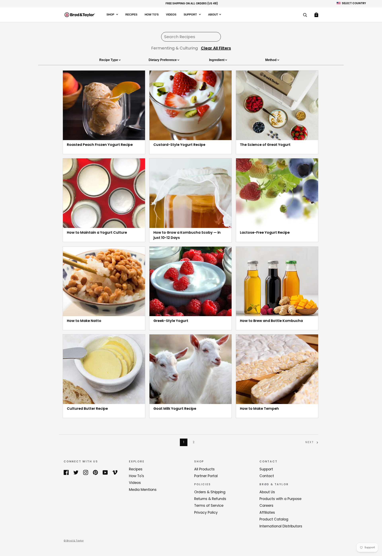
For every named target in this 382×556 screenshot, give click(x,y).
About (213, 14)
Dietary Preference (163, 60)
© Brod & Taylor (74, 540)
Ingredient (217, 60)
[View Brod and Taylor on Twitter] (75, 472)
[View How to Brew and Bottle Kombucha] (277, 281)
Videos (171, 14)
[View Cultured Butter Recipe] (104, 369)
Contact (266, 476)
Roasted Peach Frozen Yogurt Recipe (100, 144)
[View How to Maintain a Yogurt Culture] (104, 193)
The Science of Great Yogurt (265, 144)
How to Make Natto (84, 320)
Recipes (131, 14)
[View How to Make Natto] (104, 281)
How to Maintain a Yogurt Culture (97, 232)
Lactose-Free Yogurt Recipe (265, 232)
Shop (110, 14)
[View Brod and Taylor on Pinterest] (95, 472)
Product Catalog (273, 519)
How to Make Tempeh (259, 408)
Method (271, 60)
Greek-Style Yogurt (170, 320)
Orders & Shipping (209, 492)
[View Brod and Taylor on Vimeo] (114, 472)
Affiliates (267, 512)
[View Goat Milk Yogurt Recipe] (190, 369)
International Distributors (280, 526)
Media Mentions (143, 489)
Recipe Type (109, 60)
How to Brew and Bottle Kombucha (271, 320)
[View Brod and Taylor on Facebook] (66, 472)
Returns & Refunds (210, 498)
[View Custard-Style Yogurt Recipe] (190, 105)
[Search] (305, 15)
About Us (267, 492)
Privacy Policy (206, 512)
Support (191, 14)
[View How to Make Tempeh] (277, 369)
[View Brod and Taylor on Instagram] (85, 472)
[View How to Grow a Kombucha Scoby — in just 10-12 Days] (190, 193)
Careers (266, 505)
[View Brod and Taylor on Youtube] (105, 472)
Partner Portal (206, 476)
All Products (204, 469)
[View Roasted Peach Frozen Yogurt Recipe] (104, 105)
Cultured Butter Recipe (87, 408)
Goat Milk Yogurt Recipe (174, 408)
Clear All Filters (216, 48)
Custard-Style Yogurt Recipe (179, 144)
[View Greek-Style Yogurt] (190, 281)
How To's (152, 14)
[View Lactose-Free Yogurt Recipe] (277, 193)
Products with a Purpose (280, 498)
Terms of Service (208, 505)
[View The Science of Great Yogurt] (277, 105)
